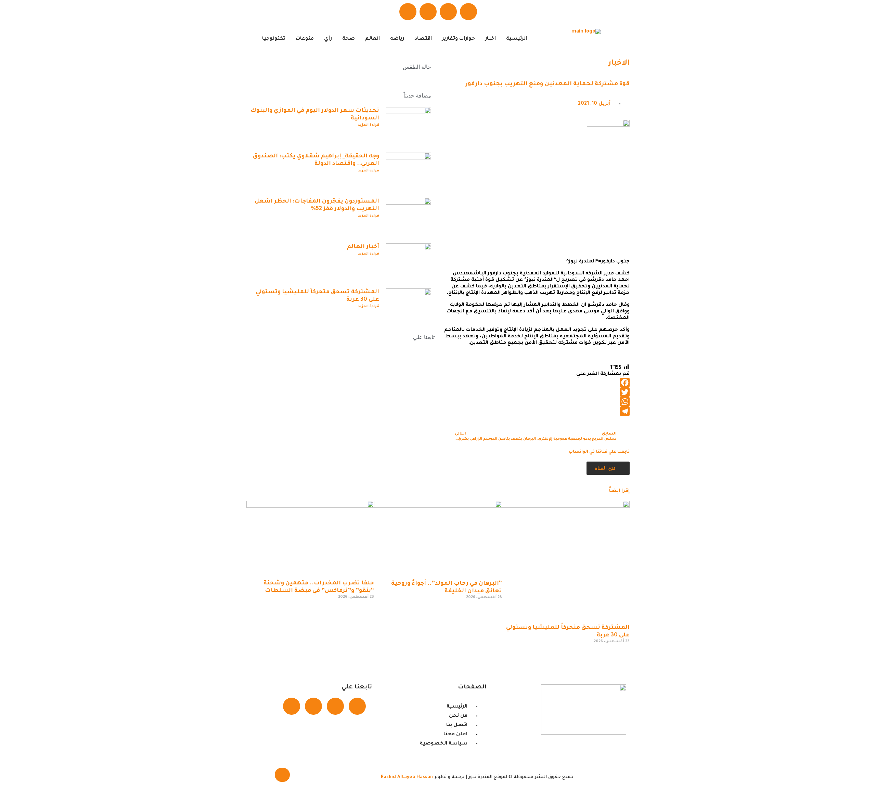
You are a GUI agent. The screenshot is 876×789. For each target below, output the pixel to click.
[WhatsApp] (535, 401)
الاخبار (619, 64)
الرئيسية (516, 39)
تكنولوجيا (273, 39)
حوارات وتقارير (458, 39)
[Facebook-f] (357, 706)
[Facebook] (468, 11)
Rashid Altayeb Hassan (407, 777)
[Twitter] (448, 11)
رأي (328, 39)
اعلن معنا (400, 430)
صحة (348, 39)
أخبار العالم (363, 247)
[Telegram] (407, 11)
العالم (372, 39)
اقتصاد (423, 39)
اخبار (490, 39)
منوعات (305, 39)
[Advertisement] (535, 205)
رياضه (397, 39)
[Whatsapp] (428, 11)
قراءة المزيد (368, 125)
